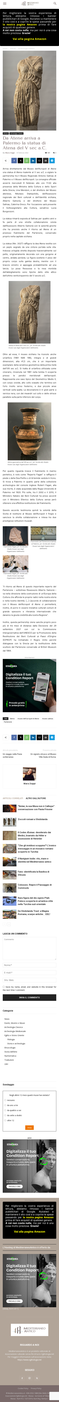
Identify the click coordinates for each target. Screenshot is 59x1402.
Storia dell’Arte (10, 1051)
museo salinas (47, 719)
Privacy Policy (36, 1388)
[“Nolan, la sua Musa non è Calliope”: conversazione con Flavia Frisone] (9, 808)
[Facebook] (14, 160)
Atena (12, 719)
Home (5, 48)
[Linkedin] (33, 160)
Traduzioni (9, 1060)
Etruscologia (9, 1047)
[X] (20, 160)
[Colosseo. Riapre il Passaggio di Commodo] (9, 888)
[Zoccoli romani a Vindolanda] (9, 822)
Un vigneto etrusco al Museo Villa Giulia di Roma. (43, 755)
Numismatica (10, 1056)
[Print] (45, 160)
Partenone (8, 722)
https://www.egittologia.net (30, 1359)
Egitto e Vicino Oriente (14, 1035)
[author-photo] (29, 774)
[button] (4, 3)
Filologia (11, 1039)
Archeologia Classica (26, 48)
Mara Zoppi (10, 153)
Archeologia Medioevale (15, 1031)
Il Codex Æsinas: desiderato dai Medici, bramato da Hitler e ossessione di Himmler (34, 835)
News (6, 1019)
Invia (29, 1127)
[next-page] (9, 924)
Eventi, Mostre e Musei (14, 1023)
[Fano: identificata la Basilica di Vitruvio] (9, 875)
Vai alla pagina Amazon (29, 39)
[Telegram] (52, 160)
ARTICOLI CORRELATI (13, 798)
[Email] (39, 160)
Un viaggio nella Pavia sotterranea (12, 755)
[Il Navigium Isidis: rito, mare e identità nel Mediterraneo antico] (9, 861)
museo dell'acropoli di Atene (28, 719)
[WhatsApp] (27, 160)
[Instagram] (29, 1378)
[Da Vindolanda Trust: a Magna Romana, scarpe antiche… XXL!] (9, 914)
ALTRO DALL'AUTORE (36, 798)
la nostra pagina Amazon (20, 24)
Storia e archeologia (16, 1043)
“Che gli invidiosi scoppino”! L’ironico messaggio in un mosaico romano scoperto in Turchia (37, 848)
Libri (6, 1064)
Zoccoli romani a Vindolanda (32, 819)
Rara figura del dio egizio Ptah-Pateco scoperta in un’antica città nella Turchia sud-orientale (35, 901)
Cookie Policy (23, 1388)
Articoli (13, 48)
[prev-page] (4, 924)
